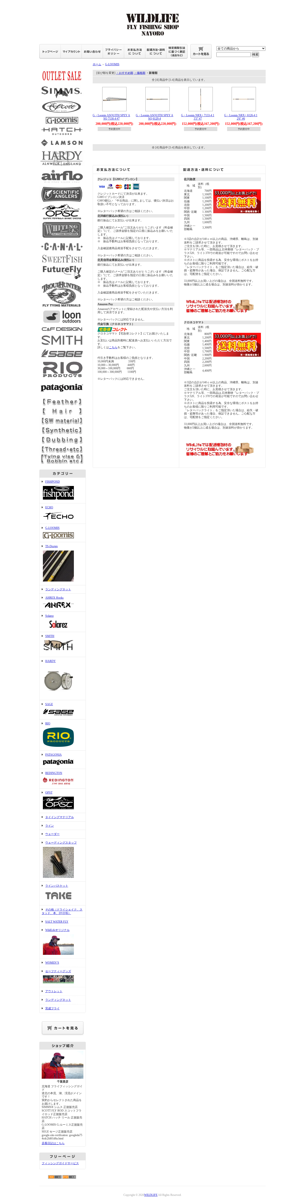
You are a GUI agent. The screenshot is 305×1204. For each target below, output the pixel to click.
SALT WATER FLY (56, 921)
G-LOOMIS (52, 528)
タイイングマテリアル (59, 817)
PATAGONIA (53, 754)
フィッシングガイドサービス (60, 1163)
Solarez (49, 615)
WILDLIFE (151, 1195)
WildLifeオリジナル (57, 930)
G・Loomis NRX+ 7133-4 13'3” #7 (197, 117)
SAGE (49, 704)
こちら (113, 347)
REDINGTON (53, 773)
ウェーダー (52, 834)
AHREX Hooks (54, 597)
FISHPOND (52, 481)
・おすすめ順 (124, 73)
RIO (47, 723)
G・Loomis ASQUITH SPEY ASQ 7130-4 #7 (111, 117)
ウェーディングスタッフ (61, 842)
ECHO (49, 507)
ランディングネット (58, 589)
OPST (48, 792)
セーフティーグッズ (58, 971)
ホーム (97, 64)
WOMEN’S (52, 962)
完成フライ (52, 1008)
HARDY (50, 661)
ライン (49, 825)
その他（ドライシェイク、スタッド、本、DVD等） (62, 911)
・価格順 (139, 73)
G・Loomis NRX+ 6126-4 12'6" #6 (240, 117)
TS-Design (51, 546)
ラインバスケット (56, 885)
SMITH (49, 636)
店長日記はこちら (53, 1143)
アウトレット (53, 991)
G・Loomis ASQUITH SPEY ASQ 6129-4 (154, 117)
